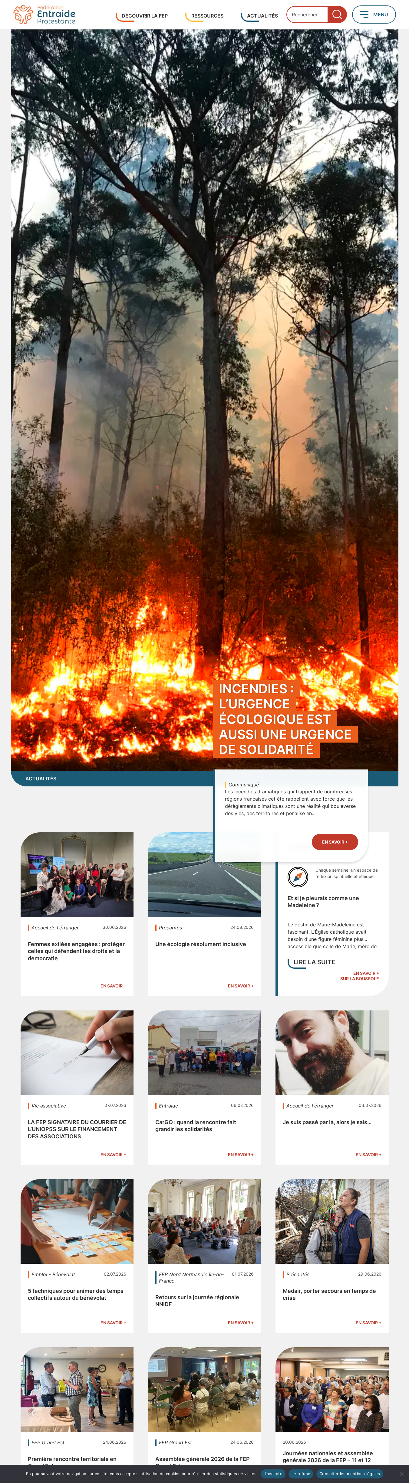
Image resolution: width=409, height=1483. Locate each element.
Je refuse (301, 1473)
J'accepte (273, 1473)
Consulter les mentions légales (349, 1473)
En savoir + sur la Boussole (359, 976)
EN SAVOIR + (335, 841)
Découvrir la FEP (145, 16)
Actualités (262, 16)
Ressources (207, 16)
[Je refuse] (401, 1474)
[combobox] (316, 14)
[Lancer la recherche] (337, 14)
